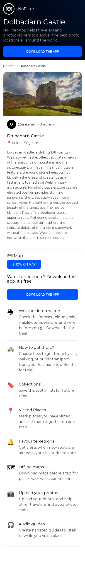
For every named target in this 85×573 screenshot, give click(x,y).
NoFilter (9, 66)
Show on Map (24, 264)
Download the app (42, 51)
